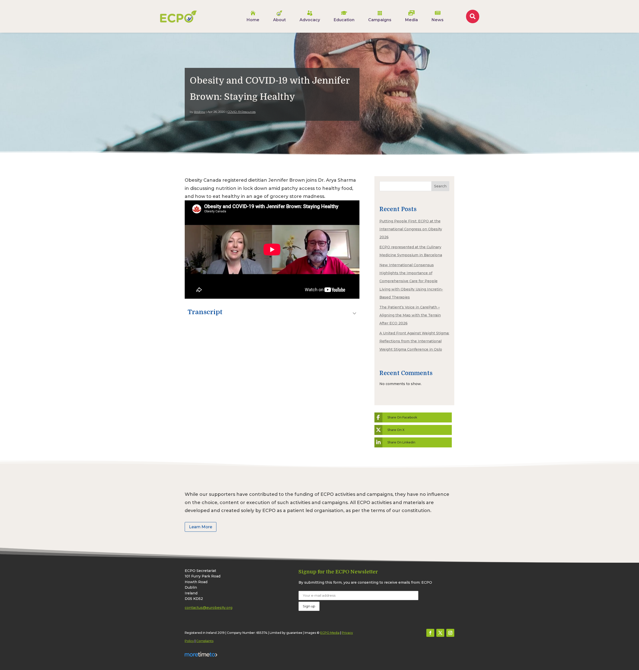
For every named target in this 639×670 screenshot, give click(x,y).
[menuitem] (253, 16)
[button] (430, 633)
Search (440, 186)
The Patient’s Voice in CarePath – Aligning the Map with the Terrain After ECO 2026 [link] (410, 315)
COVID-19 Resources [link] (241, 112)
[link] (178, 16)
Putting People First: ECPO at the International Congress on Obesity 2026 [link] (410, 229)
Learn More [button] (200, 527)
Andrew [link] (199, 112)
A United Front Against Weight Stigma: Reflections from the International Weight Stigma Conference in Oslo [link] (414, 341)
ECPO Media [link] (329, 633)
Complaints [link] (204, 641)
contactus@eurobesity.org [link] (208, 607)
